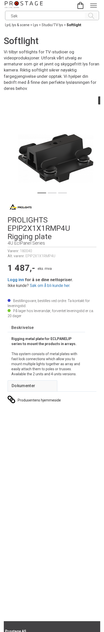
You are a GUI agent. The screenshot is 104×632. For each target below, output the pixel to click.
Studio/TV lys (52, 25)
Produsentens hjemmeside (39, 400)
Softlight (74, 25)
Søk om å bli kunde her (49, 285)
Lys (35, 25)
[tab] (23, 327)
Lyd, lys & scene (17, 25)
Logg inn (16, 279)
